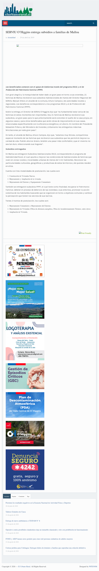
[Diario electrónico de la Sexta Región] (18, 10)
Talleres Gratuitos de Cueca (16, 512)
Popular (14, 496)
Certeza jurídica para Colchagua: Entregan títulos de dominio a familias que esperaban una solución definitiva (46, 548)
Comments (21, 496)
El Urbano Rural (24, 566)
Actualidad (11, 37)
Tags (28, 496)
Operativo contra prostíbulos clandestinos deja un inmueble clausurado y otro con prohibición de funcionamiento (47, 529)
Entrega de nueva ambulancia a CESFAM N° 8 (23, 521)
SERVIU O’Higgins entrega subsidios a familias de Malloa (42, 32)
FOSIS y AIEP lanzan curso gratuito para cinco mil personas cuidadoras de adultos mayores (39, 539)
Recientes (6, 496)
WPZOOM (93, 566)
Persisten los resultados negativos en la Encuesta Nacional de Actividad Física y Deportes (38, 503)
